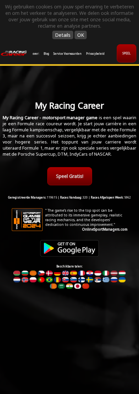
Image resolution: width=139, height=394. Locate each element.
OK (80, 35)
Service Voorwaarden (67, 53)
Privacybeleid (95, 53)
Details (63, 35)
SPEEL (126, 53)
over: (36, 53)
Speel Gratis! (69, 176)
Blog (46, 53)
